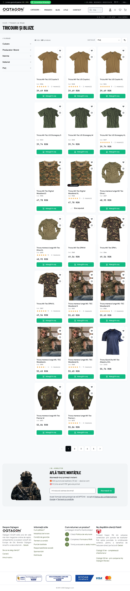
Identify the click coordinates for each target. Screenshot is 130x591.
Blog (58, 10)
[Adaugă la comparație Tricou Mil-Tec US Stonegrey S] (60, 113)
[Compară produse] (115, 10)
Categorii (35, 10)
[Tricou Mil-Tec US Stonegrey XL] (112, 117)
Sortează (91, 40)
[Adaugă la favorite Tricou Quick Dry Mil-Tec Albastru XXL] (123, 331)
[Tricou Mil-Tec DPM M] (81, 230)
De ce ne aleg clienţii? (11, 550)
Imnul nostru (7, 557)
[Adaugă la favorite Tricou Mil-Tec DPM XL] (60, 275)
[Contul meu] (110, 10)
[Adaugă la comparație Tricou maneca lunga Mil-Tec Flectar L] (92, 393)
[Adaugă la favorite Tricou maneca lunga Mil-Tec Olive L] (123, 162)
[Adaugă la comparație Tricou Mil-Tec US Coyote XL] (123, 57)
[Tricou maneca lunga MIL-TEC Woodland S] (81, 285)
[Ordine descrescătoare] (124, 40)
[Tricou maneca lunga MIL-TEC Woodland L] (49, 341)
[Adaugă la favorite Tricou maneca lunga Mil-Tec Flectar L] (92, 387)
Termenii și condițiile (65, 499)
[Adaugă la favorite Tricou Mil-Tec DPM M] (92, 219)
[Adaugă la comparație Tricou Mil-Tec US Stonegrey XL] (123, 113)
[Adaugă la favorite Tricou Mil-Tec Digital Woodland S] (60, 162)
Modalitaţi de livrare (41, 533)
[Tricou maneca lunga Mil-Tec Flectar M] (49, 397)
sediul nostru (91, 544)
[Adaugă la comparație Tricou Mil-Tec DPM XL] (60, 281)
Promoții (48, 10)
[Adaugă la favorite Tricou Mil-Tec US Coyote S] (60, 50)
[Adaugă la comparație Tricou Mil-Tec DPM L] (123, 225)
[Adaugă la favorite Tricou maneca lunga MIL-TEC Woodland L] (60, 331)
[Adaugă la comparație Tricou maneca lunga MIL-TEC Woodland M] (123, 281)
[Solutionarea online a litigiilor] (58, 578)
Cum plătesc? (39, 530)
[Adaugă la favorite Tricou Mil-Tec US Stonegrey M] (92, 106)
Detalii (25, 545)
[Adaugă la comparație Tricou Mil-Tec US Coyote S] (60, 57)
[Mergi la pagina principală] (14, 10)
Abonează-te (106, 490)
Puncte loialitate (40, 544)
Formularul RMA (86, 539)
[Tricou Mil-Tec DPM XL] (49, 285)
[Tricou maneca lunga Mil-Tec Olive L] (112, 173)
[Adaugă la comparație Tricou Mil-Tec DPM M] (92, 225)
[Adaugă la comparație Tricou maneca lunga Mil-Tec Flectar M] (60, 393)
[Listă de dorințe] (120, 10)
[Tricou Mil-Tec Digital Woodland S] (49, 173)
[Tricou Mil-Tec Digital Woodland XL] (81, 173)
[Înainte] (100, 449)
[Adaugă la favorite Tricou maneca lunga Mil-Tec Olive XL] (60, 219)
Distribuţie (38, 555)
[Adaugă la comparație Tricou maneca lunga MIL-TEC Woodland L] (60, 337)
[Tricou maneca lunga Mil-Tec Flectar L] (81, 397)
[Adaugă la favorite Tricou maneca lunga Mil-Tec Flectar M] (60, 387)
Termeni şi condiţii (41, 541)
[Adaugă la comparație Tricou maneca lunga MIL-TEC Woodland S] (92, 281)
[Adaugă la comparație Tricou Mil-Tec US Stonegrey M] (92, 113)
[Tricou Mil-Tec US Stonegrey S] (49, 117)
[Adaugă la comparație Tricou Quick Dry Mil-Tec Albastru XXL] (123, 337)
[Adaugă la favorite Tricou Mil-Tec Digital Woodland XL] (92, 162)
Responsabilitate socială (43, 548)
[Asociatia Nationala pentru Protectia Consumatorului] (29, 578)
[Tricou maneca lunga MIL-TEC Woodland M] (112, 285)
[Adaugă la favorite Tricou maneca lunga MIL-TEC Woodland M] (123, 275)
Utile (65, 10)
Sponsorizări (39, 551)
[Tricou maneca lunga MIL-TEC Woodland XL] (81, 341)
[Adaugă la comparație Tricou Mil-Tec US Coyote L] (92, 57)
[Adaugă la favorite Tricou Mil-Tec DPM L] (123, 219)
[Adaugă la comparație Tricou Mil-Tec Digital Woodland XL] (92, 168)
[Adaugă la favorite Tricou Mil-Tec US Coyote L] (92, 50)
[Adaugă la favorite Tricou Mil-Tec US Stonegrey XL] (123, 106)
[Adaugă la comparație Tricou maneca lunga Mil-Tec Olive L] (123, 168)
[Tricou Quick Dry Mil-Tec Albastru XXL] (112, 341)
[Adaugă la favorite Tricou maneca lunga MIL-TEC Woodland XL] (92, 331)
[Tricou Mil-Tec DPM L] (112, 230)
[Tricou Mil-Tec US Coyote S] (49, 61)
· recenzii (54, 87)
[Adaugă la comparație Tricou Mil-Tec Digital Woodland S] (60, 168)
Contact (77, 10)
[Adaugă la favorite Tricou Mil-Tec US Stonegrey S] (60, 106)
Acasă (5, 23)
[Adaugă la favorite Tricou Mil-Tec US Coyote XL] (123, 50)
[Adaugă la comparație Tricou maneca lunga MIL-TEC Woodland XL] (92, 337)
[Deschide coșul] (125, 10)
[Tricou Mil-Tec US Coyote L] (81, 61)
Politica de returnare (84, 534)
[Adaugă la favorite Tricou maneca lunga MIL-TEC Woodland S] (92, 275)
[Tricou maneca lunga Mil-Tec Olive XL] (49, 230)
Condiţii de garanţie (41, 537)
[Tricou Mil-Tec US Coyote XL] (112, 61)
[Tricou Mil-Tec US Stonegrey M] (81, 117)
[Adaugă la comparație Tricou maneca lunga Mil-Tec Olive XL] (60, 225)
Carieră (6, 554)
